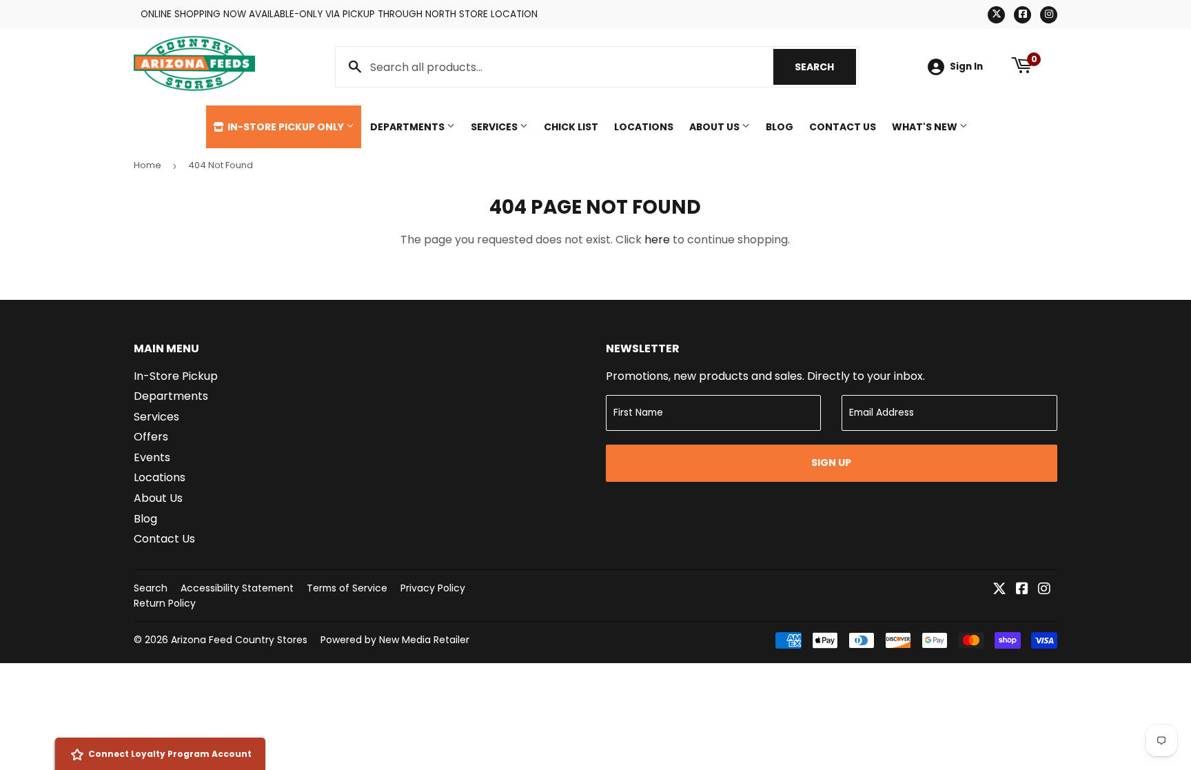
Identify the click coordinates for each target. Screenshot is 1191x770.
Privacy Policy (432, 588)
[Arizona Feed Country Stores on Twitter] (999, 590)
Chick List (571, 127)
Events (152, 457)
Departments (408, 127)
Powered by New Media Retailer (394, 640)
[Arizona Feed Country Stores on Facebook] (1022, 590)
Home (147, 165)
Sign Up (831, 462)
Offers (151, 437)
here (657, 239)
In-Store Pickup (176, 376)
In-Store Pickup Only (285, 127)
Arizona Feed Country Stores (239, 640)
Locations (643, 127)
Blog (779, 127)
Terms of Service (347, 588)
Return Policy (165, 603)
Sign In (966, 66)
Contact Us (842, 127)
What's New (925, 127)
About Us (715, 127)
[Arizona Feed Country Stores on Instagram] (1044, 590)
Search (825, 67)
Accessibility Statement (237, 588)
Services (495, 127)
